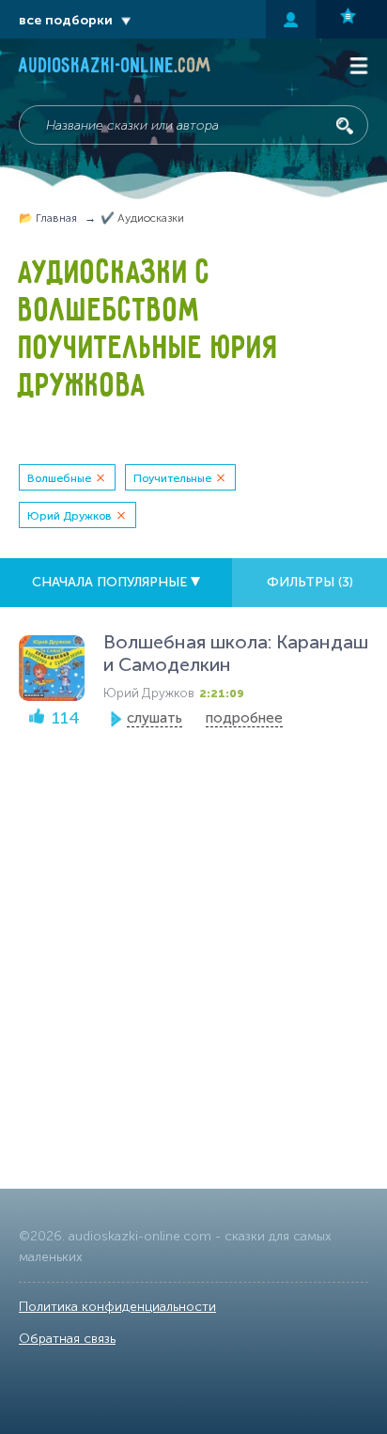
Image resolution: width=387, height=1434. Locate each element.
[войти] (291, 19)
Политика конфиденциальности (117, 1307)
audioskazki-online (115, 67)
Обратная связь (67, 1339)
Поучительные (172, 478)
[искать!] (344, 126)
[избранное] (351, 19)
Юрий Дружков (69, 515)
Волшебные (59, 478)
